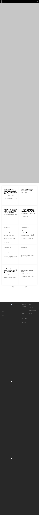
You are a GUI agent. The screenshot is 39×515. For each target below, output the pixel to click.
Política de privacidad (32, 384)
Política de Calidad (32, 378)
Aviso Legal (31, 381)
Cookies (30, 387)
